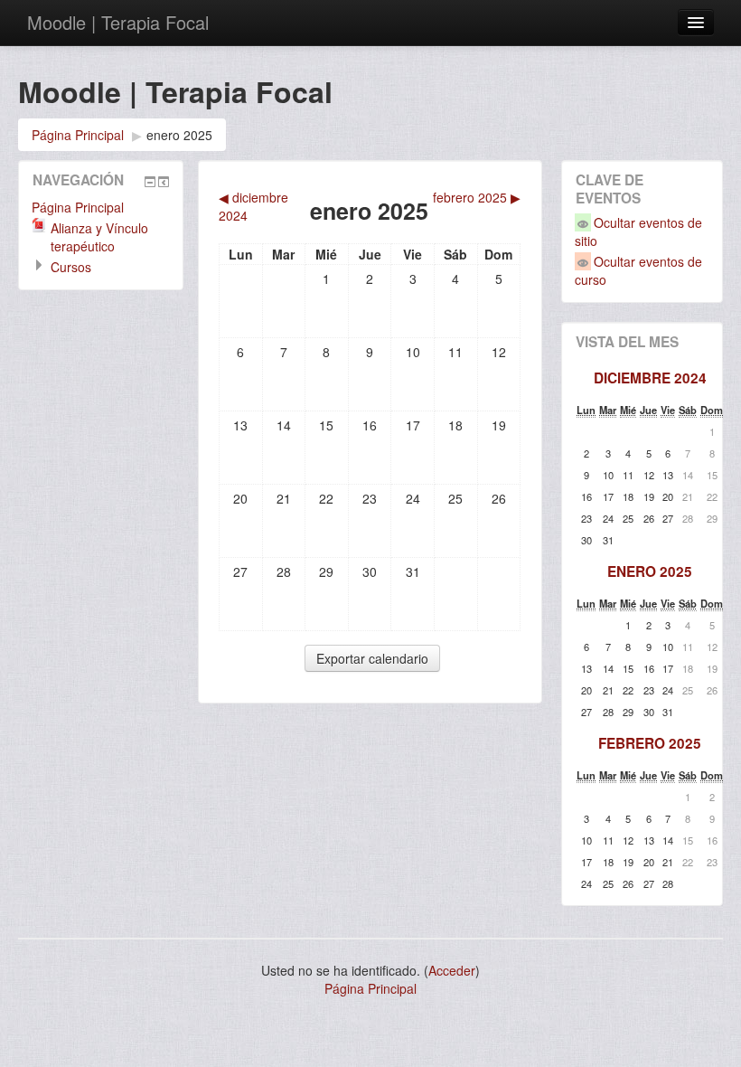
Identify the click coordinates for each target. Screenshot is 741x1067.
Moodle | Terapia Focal (118, 22)
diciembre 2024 (650, 378)
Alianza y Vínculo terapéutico (99, 237)
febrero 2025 (649, 743)
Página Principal (78, 135)
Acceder (451, 970)
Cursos (71, 267)
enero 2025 (179, 135)
